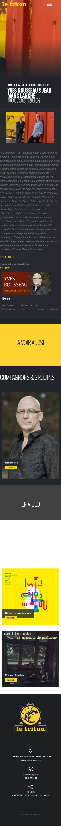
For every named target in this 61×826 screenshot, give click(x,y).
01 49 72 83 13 (31, 778)
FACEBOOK (18, 795)
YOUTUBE (46, 795)
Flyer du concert (7, 256)
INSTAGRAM (32, 795)
